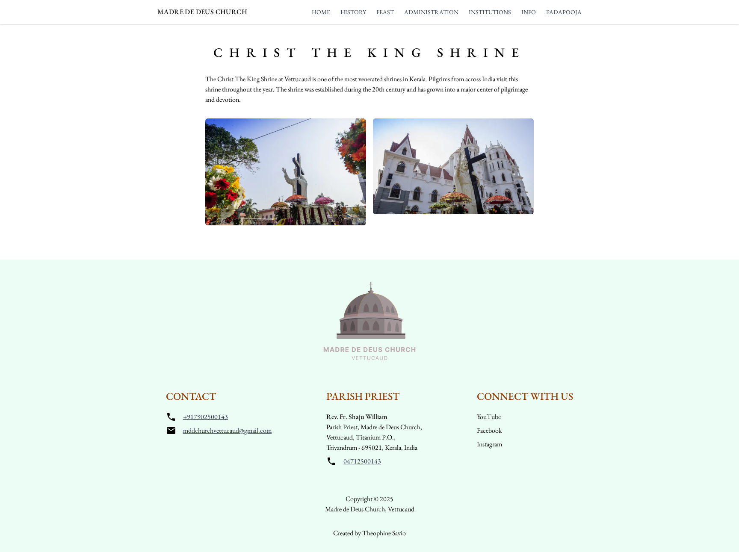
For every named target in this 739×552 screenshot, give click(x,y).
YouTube (489, 416)
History (353, 12)
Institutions (490, 12)
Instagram (489, 444)
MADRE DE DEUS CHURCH (202, 11)
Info (528, 12)
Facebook (489, 430)
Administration (431, 12)
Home (321, 12)
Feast (385, 12)
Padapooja (564, 12)
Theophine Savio (384, 532)
